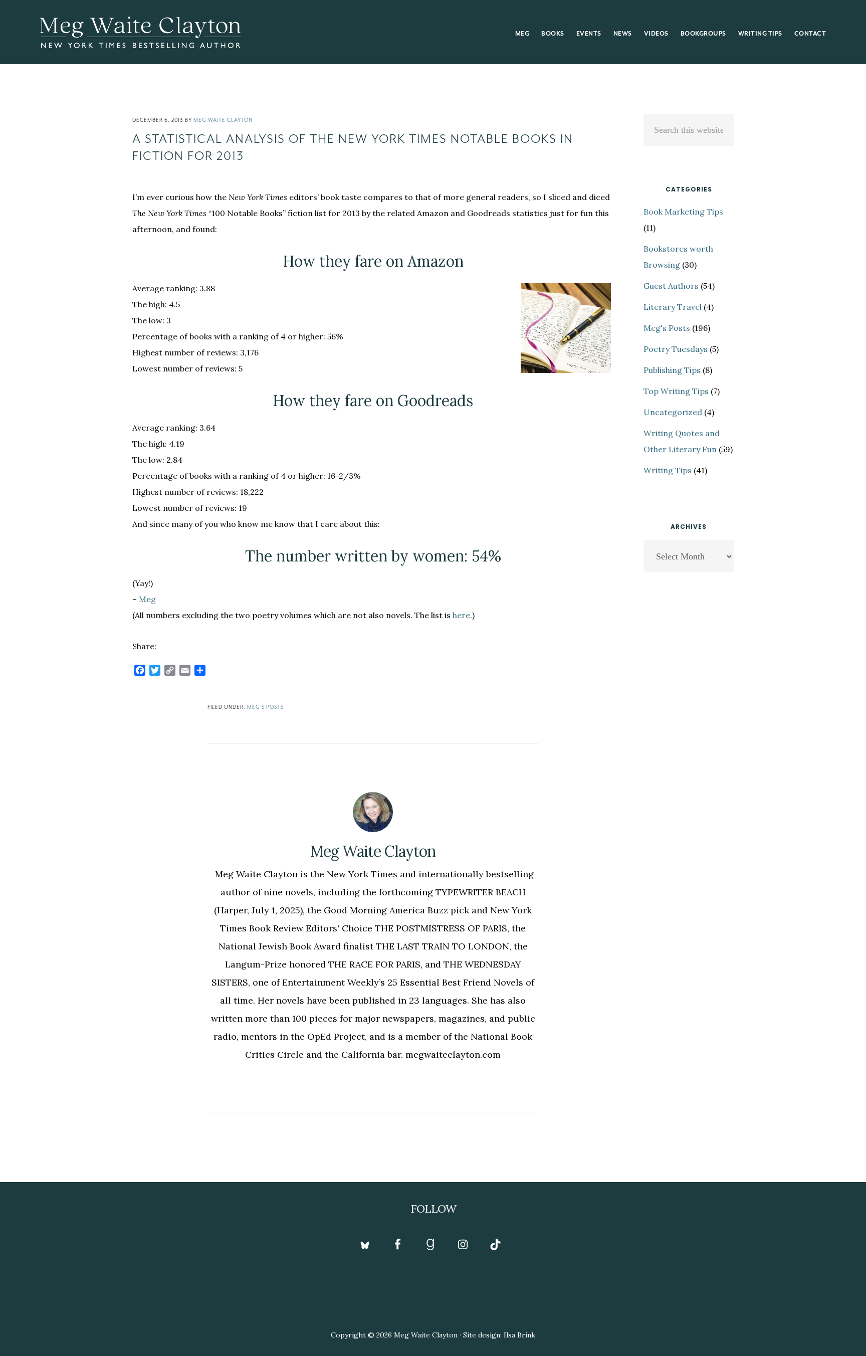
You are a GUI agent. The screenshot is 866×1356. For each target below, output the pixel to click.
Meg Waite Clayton (140, 32)
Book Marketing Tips (683, 212)
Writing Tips (667, 470)
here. (462, 615)
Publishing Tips (672, 370)
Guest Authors (671, 286)
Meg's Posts (265, 707)
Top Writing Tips (676, 391)
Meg (147, 599)
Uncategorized (672, 412)
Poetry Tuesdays (675, 349)
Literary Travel (672, 307)
